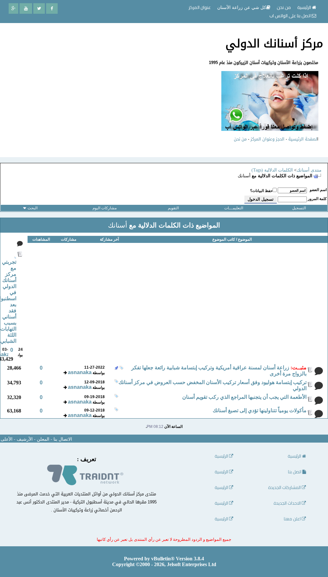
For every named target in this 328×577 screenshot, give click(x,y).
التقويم (173, 208)
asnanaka (80, 372)
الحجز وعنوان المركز (267, 139)
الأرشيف (25, 439)
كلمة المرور (317, 198)
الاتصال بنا (62, 439)
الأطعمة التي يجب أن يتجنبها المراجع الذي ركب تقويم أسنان (244, 397)
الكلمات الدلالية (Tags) (272, 170)
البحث (32, 208)
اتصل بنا (295, 472)
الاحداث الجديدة (288, 503)
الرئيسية (304, 7)
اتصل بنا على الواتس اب (290, 16)
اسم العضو (318, 190)
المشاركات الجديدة (285, 488)
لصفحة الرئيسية (302, 139)
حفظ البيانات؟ (261, 190)
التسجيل (299, 208)
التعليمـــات (233, 208)
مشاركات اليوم (105, 208)
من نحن (240, 139)
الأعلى (6, 439)
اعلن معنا (293, 519)
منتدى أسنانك (309, 170)
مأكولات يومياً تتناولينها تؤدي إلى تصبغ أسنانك (260, 410)
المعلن (43, 439)
